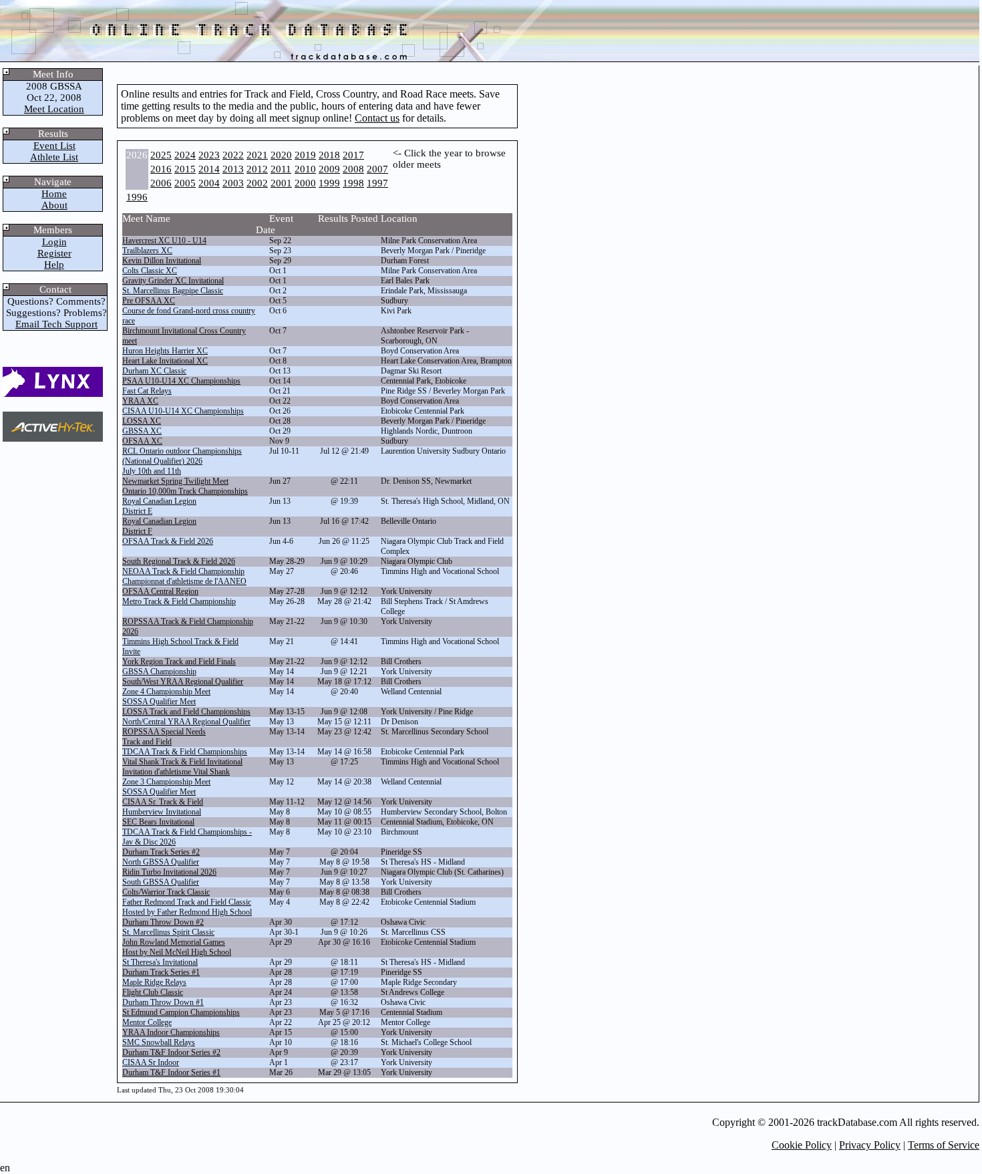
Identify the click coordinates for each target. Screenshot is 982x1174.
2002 (257, 183)
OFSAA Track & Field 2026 (167, 541)
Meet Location (54, 109)
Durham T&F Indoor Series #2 (171, 1052)
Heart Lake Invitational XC (165, 360)
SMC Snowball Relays (158, 1042)
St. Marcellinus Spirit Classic (168, 932)
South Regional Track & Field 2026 (178, 561)
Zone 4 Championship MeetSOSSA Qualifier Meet (166, 696)
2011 (281, 169)
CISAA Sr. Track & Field (162, 801)
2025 (161, 155)
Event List (54, 145)
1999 (329, 183)
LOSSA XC (141, 421)
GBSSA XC (142, 431)
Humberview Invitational (161, 812)
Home (54, 193)
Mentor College (147, 1022)
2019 (305, 155)
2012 (257, 169)
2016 (161, 169)
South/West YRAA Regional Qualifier (182, 681)
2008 (353, 169)
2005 (185, 183)
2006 (161, 183)
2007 (377, 169)
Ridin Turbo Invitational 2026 (169, 872)
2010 (305, 169)
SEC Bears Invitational (158, 822)
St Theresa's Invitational (160, 962)
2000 (305, 183)
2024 (185, 155)
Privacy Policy (870, 1145)
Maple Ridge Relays (154, 982)
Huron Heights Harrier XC (165, 350)
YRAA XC (140, 401)
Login (54, 242)
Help (54, 264)
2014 (209, 169)
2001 (281, 183)
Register (54, 253)
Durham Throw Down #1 (163, 1002)
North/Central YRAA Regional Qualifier (186, 721)
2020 (281, 155)
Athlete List (54, 157)
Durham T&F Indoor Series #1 (171, 1072)
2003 (233, 183)
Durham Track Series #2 (161, 852)
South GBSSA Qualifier (160, 882)
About (54, 205)
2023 (209, 155)
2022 (233, 155)
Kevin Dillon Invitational (161, 260)
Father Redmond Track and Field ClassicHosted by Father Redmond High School (187, 907)
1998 (353, 183)
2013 (233, 169)
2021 (257, 155)
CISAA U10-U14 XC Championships (183, 411)
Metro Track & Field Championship (179, 601)
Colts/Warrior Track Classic (166, 892)
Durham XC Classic (154, 371)
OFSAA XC (142, 441)
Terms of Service (943, 1145)
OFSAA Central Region (160, 591)
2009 (329, 169)
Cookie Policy (802, 1145)
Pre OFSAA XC (148, 300)
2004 (209, 183)
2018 (329, 155)
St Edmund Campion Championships (181, 1012)
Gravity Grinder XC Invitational (173, 280)
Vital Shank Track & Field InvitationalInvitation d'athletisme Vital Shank (182, 766)
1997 (377, 183)
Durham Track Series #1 (161, 972)
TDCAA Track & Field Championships (184, 751)
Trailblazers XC (147, 250)
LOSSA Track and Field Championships (186, 711)
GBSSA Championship (159, 671)
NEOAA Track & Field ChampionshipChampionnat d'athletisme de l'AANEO (184, 576)
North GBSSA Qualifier (160, 862)
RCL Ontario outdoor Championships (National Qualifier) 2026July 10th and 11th (182, 461)
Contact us (377, 118)
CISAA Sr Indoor (150, 1062)
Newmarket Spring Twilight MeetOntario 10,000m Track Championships (185, 486)
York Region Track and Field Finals (179, 661)
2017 (353, 155)
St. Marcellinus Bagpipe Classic (172, 290)
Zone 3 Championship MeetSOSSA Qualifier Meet (166, 786)
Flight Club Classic (152, 992)
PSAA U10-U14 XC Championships (181, 381)
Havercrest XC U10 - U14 (164, 240)
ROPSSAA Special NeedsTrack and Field (164, 736)
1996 (137, 197)
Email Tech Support (56, 324)
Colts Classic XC (149, 270)
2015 (185, 169)
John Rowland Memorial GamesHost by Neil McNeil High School (176, 947)
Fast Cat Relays (147, 391)
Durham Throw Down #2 (163, 922)
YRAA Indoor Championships (171, 1032)
